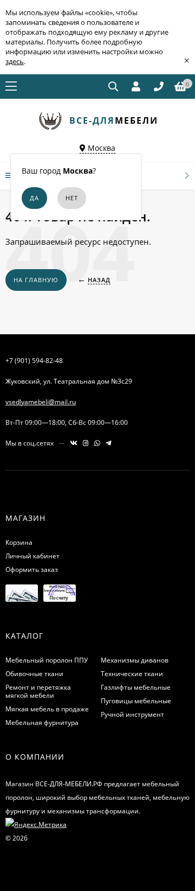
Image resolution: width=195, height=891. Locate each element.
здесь (14, 61)
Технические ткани (132, 673)
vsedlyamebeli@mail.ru (40, 401)
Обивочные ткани (34, 673)
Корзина (18, 542)
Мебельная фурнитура (42, 722)
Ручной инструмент (132, 714)
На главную (36, 280)
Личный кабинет (32, 556)
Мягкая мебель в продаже (47, 709)
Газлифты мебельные (136, 687)
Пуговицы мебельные (136, 700)
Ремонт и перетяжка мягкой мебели (38, 691)
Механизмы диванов (134, 660)
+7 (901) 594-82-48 (34, 360)
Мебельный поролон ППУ (46, 660)
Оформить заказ (31, 569)
